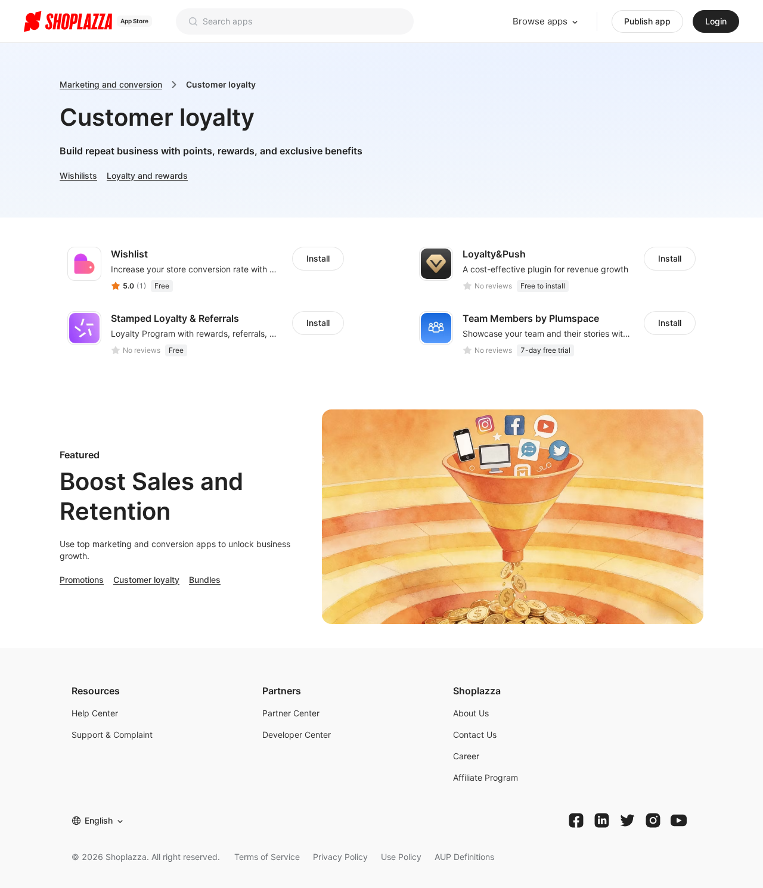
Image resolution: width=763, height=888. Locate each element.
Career (466, 756)
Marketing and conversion (111, 84)
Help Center (95, 713)
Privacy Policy (340, 857)
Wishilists (78, 175)
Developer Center (296, 734)
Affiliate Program (485, 777)
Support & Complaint (112, 734)
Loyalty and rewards (147, 175)
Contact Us (475, 734)
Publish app (647, 21)
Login (716, 21)
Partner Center (291, 713)
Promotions (82, 580)
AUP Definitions (464, 857)
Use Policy (401, 857)
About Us (471, 713)
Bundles (205, 580)
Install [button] (318, 258)
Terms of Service (267, 857)
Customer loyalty (146, 580)
